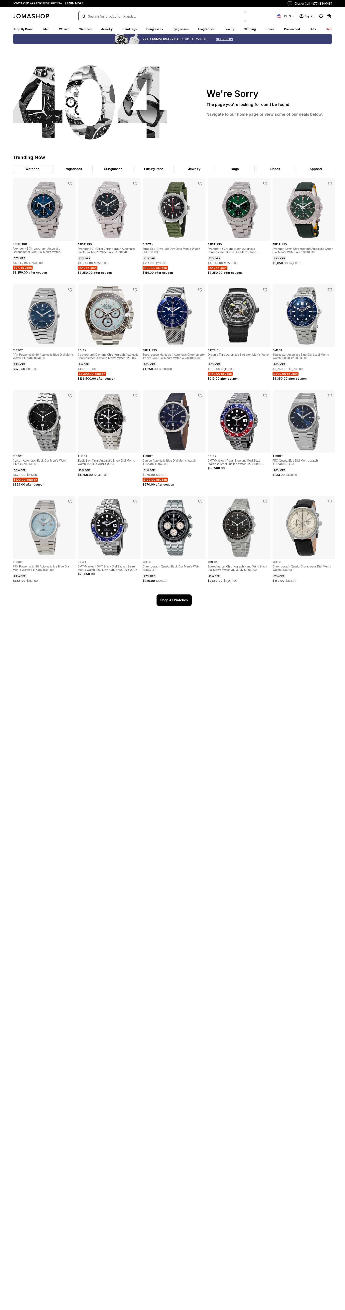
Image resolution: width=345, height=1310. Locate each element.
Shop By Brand (23, 29)
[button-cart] (328, 16)
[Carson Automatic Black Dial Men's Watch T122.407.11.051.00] (70, 395)
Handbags (129, 29)
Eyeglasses (181, 29)
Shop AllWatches (174, 600)
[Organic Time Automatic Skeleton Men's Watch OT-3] (265, 290)
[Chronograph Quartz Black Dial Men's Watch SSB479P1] (200, 501)
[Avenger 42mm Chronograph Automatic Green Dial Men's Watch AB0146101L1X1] (330, 183)
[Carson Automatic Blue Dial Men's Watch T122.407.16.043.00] (200, 395)
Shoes (270, 29)
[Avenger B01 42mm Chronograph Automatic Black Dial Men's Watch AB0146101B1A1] (135, 183)
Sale (329, 29)
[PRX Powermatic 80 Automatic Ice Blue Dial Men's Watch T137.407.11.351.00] (70, 501)
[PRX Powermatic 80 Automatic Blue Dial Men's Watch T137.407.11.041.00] (70, 290)
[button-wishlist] (321, 16)
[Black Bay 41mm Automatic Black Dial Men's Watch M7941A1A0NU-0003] (135, 395)
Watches (85, 29)
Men (46, 29)
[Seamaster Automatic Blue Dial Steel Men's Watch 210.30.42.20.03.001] (330, 290)
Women (64, 29)
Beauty (229, 29)
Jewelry (107, 29)
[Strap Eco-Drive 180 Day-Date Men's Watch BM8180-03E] (200, 183)
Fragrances (206, 29)
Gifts (313, 29)
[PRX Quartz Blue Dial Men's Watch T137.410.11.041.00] (330, 395)
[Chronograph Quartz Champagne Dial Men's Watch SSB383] (330, 501)
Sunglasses (154, 29)
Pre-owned (292, 29)
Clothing (250, 29)
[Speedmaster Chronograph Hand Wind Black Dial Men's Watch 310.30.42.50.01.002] (265, 501)
